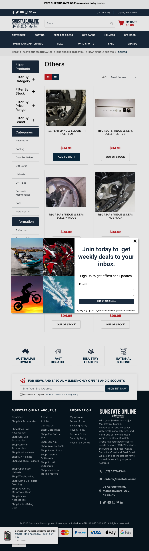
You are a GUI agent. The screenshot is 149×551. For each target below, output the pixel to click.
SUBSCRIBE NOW (106, 301)
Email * (83, 284)
